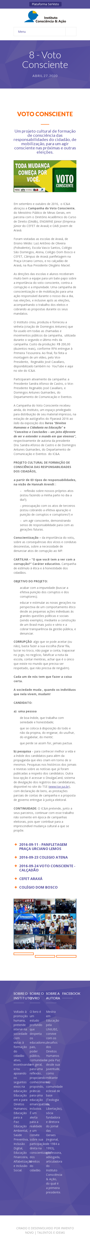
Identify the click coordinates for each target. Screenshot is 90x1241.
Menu (22, 32)
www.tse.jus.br (59, 787)
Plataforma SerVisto (45, 4)
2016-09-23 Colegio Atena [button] (43, 857)
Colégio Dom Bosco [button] (38, 887)
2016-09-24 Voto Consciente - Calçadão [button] (47, 867)
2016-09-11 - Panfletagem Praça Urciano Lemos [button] (43, 846)
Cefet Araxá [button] (30, 878)
